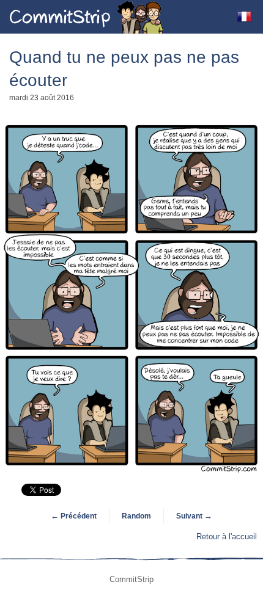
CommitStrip (87, 17)
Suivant (194, 516)
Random (136, 516)
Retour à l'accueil (226, 536)
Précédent (74, 516)
